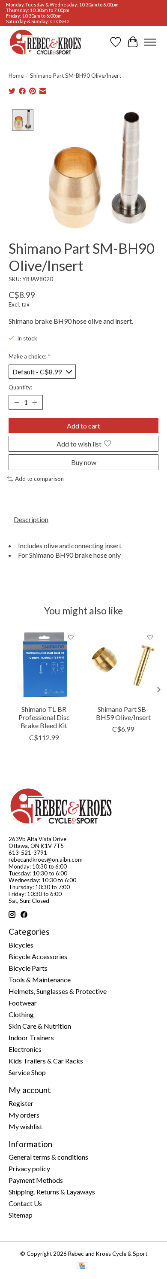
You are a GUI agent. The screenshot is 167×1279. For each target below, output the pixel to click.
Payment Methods (36, 1180)
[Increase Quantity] (34, 402)
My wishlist (25, 1126)
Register (21, 1103)
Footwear (23, 1003)
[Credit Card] (82, 1266)
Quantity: (20, 387)
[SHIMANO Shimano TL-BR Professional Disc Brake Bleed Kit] (44, 664)
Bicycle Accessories (38, 956)
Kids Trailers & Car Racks (46, 1061)
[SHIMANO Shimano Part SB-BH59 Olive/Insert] (123, 664)
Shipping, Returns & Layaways (52, 1192)
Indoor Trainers (31, 1037)
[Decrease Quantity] (16, 402)
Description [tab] (31, 519)
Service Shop (27, 1072)
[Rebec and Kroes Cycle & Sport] (45, 42)
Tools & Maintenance (40, 979)
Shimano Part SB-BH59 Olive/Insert (123, 713)
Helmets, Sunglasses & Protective (58, 991)
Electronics (25, 1049)
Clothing (21, 1014)
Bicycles (21, 945)
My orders (24, 1115)
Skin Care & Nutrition (40, 1026)
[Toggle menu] (149, 42)
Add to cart (83, 426)
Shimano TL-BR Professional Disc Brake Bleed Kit (44, 717)
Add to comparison (39, 478)
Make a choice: (29, 356)
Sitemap (21, 1215)
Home (16, 75)
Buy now (83, 462)
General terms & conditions (48, 1157)
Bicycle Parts (28, 968)
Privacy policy (29, 1168)
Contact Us (25, 1203)
